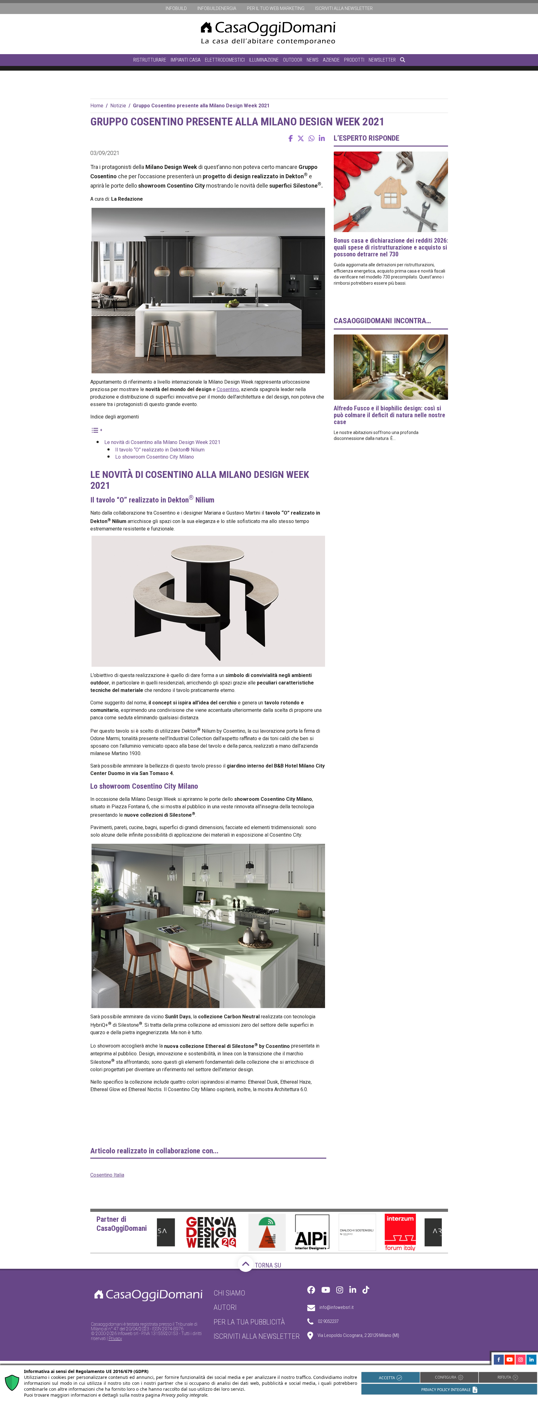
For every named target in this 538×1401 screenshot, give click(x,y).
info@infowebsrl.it (336, 1307)
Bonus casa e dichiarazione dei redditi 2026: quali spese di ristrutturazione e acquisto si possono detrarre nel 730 (391, 247)
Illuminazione (264, 60)
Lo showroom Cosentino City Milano (154, 457)
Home (96, 106)
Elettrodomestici (225, 60)
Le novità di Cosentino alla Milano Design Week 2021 (162, 442)
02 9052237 (328, 1321)
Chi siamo (229, 1293)
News (313, 60)
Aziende (331, 60)
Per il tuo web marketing (275, 8)
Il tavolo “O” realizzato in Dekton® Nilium (160, 450)
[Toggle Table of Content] (96, 430)
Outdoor (292, 60)
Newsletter (382, 60)
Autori (225, 1307)
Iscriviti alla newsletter (344, 8)
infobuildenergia (216, 8)
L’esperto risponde (366, 138)
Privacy (115, 1338)
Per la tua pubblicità (249, 1322)
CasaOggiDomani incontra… (382, 321)
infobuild (176, 8)
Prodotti (354, 60)
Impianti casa (186, 60)
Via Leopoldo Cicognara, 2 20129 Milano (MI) (358, 1335)
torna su (267, 1265)
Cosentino (228, 389)
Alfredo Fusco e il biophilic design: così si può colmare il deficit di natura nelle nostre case (389, 415)
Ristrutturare (149, 60)
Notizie (118, 106)
